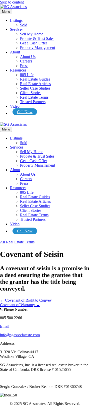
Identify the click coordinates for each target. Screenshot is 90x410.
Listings (16, 20)
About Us (28, 56)
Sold (23, 25)
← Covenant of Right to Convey (26, 300)
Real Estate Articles (35, 84)
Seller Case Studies (35, 88)
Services (16, 29)
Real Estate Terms (34, 97)
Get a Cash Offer (33, 43)
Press (24, 65)
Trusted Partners (33, 102)
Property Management (37, 47)
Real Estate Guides (35, 79)
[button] (17, 242)
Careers (26, 61)
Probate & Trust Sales (37, 38)
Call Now (24, 112)
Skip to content (12, 2)
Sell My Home (31, 34)
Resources (18, 70)
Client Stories (30, 93)
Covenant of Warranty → (20, 305)
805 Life (27, 75)
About (15, 52)
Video (15, 106)
